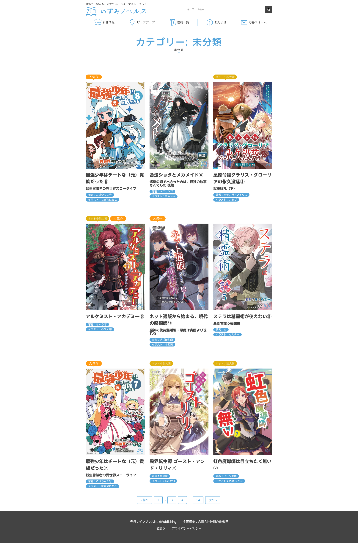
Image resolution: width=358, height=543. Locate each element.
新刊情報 (108, 22)
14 (198, 500)
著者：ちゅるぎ (97, 324)
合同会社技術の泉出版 (213, 521)
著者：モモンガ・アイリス (231, 195)
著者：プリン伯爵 (226, 476)
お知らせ (220, 22)
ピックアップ (146, 22)
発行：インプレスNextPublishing (153, 521)
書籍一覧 (183, 22)
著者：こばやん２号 (100, 195)
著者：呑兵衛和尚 (162, 339)
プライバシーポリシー (187, 528)
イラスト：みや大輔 (100, 329)
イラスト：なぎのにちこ (102, 199)
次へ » (213, 500)
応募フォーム (258, 22)
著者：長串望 (160, 476)
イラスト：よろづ (226, 199)
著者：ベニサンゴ (162, 191)
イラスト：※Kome (163, 196)
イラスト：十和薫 (162, 344)
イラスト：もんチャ (227, 334)
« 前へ (144, 500)
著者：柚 (221, 329)
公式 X (160, 528)
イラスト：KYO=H (163, 481)
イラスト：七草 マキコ (229, 481)
